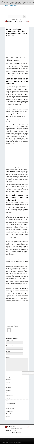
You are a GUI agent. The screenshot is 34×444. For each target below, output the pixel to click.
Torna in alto (18, 442)
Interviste (8, 392)
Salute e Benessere (10, 403)
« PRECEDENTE (9, 60)
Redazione (8, 430)
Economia (8, 387)
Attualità (8, 382)
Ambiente (8, 379)
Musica (8, 398)
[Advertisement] (17, 47)
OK (23, 3)
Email (9, 345)
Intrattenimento (9, 395)
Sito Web (8, 351)
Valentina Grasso (12, 326)
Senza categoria (10, 408)
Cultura (7, 385)
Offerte (15, 5)
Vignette (8, 416)
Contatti (15, 430)
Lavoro (11, 5)
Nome (9, 340)
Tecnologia (8, 414)
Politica (8, 400)
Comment (8, 357)
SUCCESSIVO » (17, 60)
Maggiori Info (18, 3)
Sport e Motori (9, 411)
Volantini (7, 5)
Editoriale (8, 390)
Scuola (7, 406)
